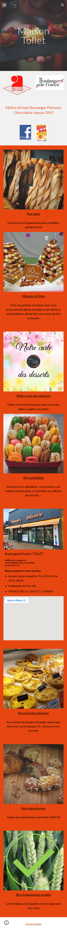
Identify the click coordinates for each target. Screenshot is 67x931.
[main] (33, 35)
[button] (4, 5)
